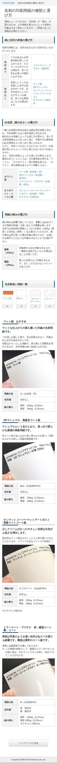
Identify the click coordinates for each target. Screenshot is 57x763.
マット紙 (37, 84)
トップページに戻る (28, 743)
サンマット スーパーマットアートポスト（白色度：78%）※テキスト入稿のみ (35, 193)
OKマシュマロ (40, 87)
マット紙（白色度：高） (31, 171)
